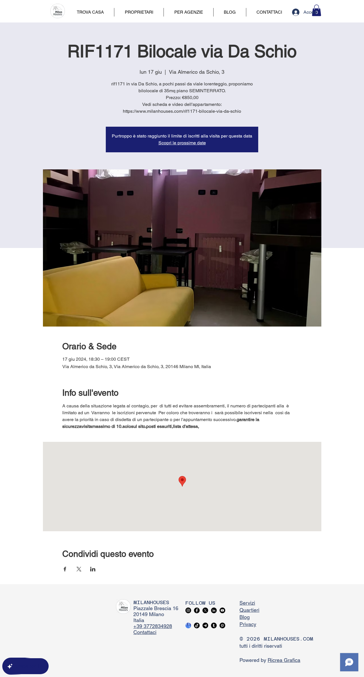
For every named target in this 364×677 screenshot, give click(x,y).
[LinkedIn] (214, 610)
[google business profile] (188, 625)
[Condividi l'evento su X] (79, 569)
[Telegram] (205, 625)
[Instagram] (188, 610)
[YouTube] (222, 610)
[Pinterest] (222, 625)
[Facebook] (197, 610)
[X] (205, 610)
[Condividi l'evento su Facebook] (65, 569)
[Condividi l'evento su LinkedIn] (93, 569)
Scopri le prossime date (182, 142)
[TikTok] (197, 625)
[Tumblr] (214, 625)
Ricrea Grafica (284, 660)
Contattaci (144, 632)
